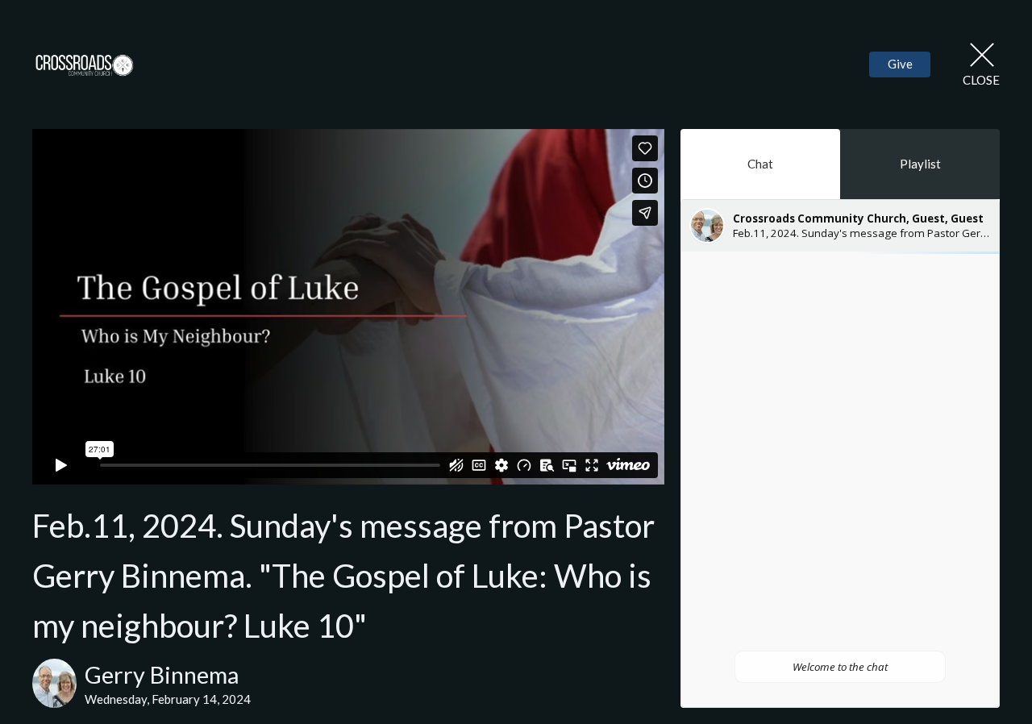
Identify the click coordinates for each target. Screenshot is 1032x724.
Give (900, 63)
